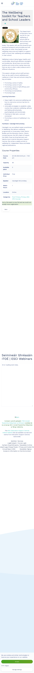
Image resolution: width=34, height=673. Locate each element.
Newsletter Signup (26, 314)
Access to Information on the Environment (17, 316)
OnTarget (21, 471)
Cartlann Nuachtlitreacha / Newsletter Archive (17, 310)
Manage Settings (17, 669)
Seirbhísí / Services (17, 306)
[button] (2, 3)
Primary (23, 197)
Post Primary (16, 197)
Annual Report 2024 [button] (8, 314)
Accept (17, 661)
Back (6, 209)
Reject (7, 665)
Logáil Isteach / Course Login (17, 308)
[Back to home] (17, 3)
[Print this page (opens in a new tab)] (5, 23)
